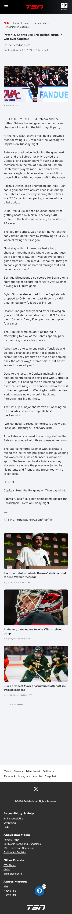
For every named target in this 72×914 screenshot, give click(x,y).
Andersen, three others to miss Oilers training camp (33, 631)
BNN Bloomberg (12, 873)
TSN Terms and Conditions (18, 848)
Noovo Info (9, 890)
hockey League (21, 23)
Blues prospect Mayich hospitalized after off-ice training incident (35, 688)
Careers (18, 771)
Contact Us (9, 822)
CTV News (9, 865)
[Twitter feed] (36, 789)
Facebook (10, 776)
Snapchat (50, 776)
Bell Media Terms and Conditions (22, 843)
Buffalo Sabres (41, 23)
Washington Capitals (17, 27)
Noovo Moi (9, 894)
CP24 (6, 869)
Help (6, 826)
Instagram (24, 776)
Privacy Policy (11, 839)
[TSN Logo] (34, 7)
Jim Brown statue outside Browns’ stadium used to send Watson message (35, 575)
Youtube (37, 776)
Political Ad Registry (14, 852)
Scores (64, 9)
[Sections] (6, 6)
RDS (5, 886)
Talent (7, 771)
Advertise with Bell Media (40, 771)
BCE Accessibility (13, 818)
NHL (6, 23)
